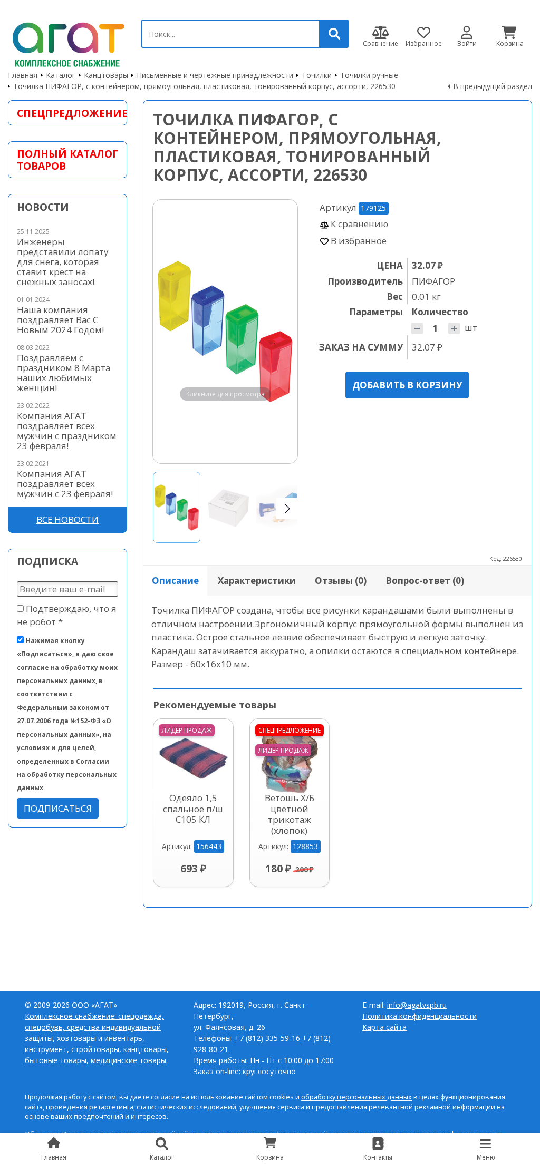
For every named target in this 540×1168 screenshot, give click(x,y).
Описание (175, 581)
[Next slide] (279, 331)
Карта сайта (384, 1027)
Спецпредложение (67, 113)
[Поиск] (334, 34)
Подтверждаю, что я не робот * (67, 615)
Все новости (67, 519)
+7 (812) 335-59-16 (267, 1038)
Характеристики (257, 581)
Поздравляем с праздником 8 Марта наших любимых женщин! (63, 373)
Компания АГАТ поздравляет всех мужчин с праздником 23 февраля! (67, 431)
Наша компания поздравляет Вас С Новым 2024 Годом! (60, 320)
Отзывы (341, 581)
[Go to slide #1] (176, 507)
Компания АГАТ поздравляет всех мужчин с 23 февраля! (65, 484)
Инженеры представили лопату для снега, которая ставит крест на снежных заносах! (62, 262)
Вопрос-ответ (424, 581)
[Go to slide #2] (228, 507)
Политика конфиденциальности (419, 1016)
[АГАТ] (67, 43)
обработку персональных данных (356, 1097)
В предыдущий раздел (492, 86)
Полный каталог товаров (67, 160)
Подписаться (58, 808)
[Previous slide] (171, 331)
